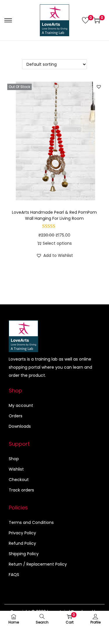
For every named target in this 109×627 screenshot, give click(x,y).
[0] (85, 20)
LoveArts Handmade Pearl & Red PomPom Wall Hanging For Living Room (54, 215)
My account (21, 405)
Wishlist (16, 469)
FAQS (14, 574)
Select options (57, 243)
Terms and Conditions (31, 522)
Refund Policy (22, 543)
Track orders (21, 490)
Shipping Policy (24, 554)
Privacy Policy (22, 533)
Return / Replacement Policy (38, 564)
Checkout (19, 479)
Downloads (20, 426)
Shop (14, 459)
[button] (99, 86)
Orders (15, 416)
